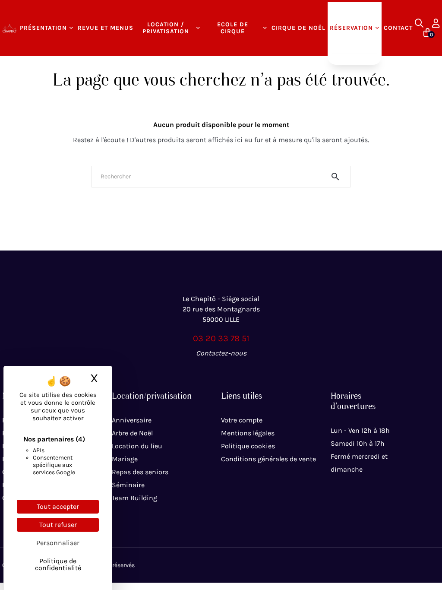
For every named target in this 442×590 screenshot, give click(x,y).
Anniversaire (132, 420)
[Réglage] (436, 23)
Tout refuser (58, 524)
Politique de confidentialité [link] (58, 564)
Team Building (134, 498)
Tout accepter (58, 506)
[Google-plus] (240, 372)
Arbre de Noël (132, 433)
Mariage (125, 459)
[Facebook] (202, 372)
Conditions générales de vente (268, 459)
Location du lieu (137, 446)
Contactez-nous (221, 353)
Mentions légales (248, 433)
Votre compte (241, 420)
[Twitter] (221, 372)
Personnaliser (57, 543)
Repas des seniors (140, 472)
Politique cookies (248, 446)
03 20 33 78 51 (221, 338)
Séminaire (128, 485)
